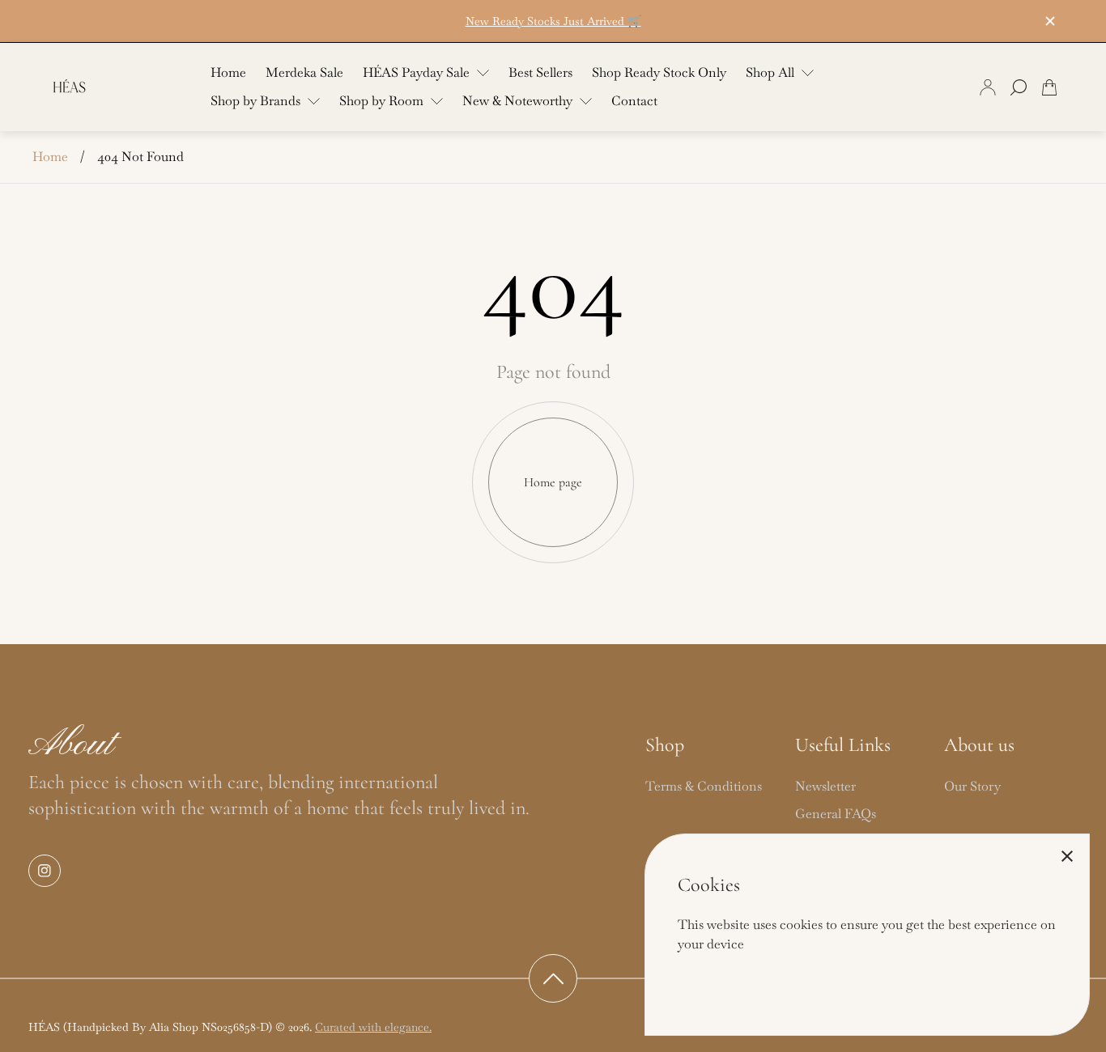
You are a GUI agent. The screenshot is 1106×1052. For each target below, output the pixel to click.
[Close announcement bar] (1049, 21)
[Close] (1067, 856)
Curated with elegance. (373, 1027)
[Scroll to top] (553, 978)
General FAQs (835, 813)
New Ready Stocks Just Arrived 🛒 (553, 21)
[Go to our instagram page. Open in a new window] (44, 871)
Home (50, 156)
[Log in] (988, 87)
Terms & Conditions (703, 786)
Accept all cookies (724, 988)
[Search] (1018, 87)
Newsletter (825, 786)
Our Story (972, 786)
